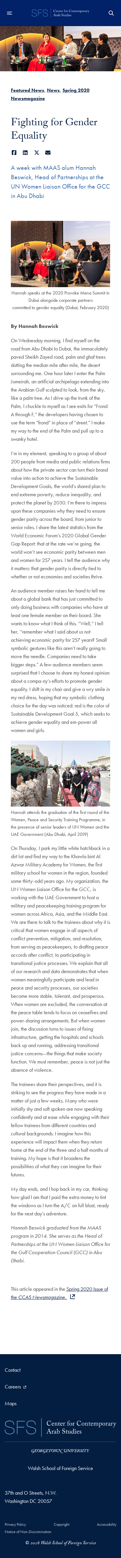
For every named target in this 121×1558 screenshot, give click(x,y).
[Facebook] (14, 152)
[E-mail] (48, 152)
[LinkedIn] (25, 152)
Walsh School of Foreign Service (60, 1468)
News (53, 90)
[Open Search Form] (111, 13)
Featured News (27, 90)
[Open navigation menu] (9, 13)
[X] (36, 152)
